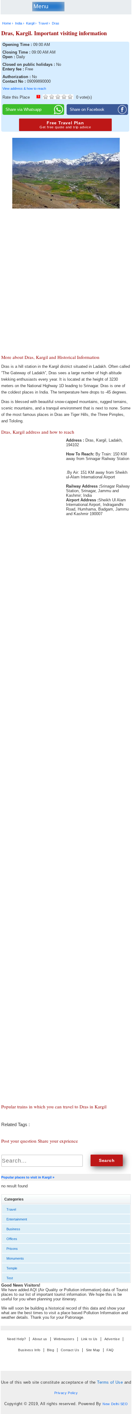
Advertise (112, 1339)
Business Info (29, 1350)
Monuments (15, 1258)
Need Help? (16, 1339)
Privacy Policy (66, 1393)
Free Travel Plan (65, 124)
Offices (11, 1239)
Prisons (12, 1248)
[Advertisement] (66, 261)
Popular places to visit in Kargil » (27, 1177)
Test (9, 1278)
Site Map (93, 1350)
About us (40, 1339)
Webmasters (64, 1339)
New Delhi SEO (115, 1404)
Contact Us (70, 1350)
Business (13, 1229)
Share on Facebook (87, 109)
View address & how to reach (24, 88)
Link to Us (89, 1339)
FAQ (110, 1350)
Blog (50, 1350)
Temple (11, 1268)
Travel (11, 1209)
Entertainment (16, 1219)
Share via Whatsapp (23, 109)
